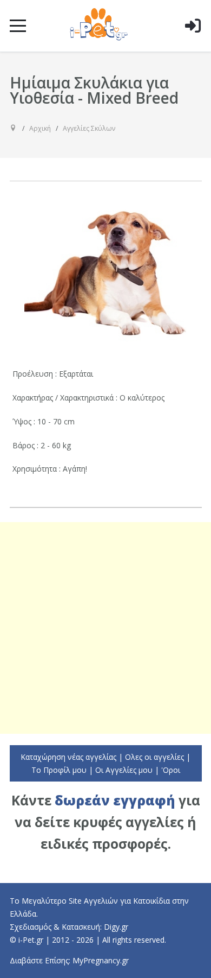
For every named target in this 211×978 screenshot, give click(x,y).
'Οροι (170, 770)
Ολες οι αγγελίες (154, 757)
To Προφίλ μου (59, 770)
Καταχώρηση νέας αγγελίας (68, 757)
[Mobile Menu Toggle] (18, 25)
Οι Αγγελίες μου (124, 770)
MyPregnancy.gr (100, 960)
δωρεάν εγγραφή (115, 800)
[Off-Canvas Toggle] (192, 43)
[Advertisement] (105, 628)
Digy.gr (116, 927)
